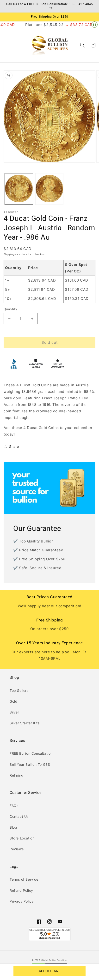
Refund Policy (21, 890)
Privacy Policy (22, 901)
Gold (13, 701)
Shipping (9, 254)
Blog (13, 827)
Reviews (17, 849)
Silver (14, 712)
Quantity (10, 309)
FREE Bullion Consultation (31, 753)
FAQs (14, 806)
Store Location (22, 838)
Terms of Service (24, 879)
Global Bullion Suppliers (54, 960)
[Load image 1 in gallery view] (19, 189)
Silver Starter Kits (24, 723)
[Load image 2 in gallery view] (49, 189)
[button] (6, 45)
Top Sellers (19, 690)
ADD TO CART (49, 971)
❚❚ (94, 24)
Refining (17, 775)
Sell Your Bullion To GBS (30, 764)
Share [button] (14, 446)
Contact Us (19, 816)
